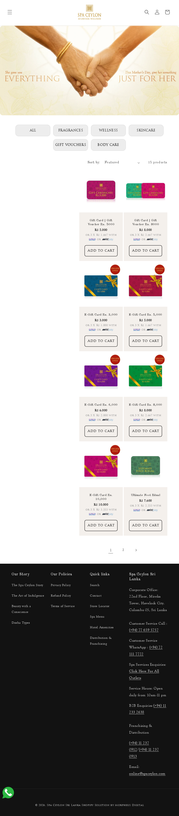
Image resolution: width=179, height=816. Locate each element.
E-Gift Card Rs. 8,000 (145, 404)
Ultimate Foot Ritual (145, 495)
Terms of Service (63, 606)
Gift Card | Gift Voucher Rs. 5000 (101, 222)
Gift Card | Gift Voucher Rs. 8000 (145, 222)
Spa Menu (97, 617)
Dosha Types (21, 623)
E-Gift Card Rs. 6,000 (101, 404)
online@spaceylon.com (147, 773)
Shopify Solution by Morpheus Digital (113, 805)
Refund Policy (61, 596)
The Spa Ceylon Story (27, 585)
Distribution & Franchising (101, 641)
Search (95, 585)
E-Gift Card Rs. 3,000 (101, 314)
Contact (95, 596)
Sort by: (94, 162)
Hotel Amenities (102, 627)
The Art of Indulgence (28, 596)
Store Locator (100, 606)
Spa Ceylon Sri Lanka (63, 805)
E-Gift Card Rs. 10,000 (101, 497)
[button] (10, 12)
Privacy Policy (60, 585)
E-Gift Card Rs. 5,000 (145, 314)
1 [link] (111, 550)
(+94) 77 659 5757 (143, 629)
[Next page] (136, 550)
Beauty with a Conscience (21, 609)
